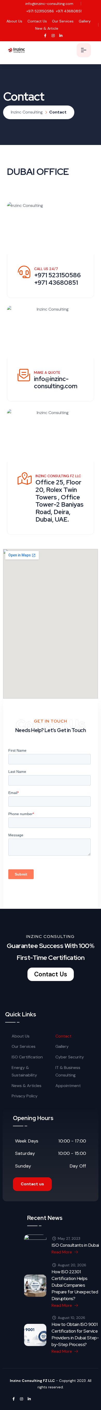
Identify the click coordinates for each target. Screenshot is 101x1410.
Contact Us (37, 21)
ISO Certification (27, 1057)
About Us (14, 21)
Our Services (63, 21)
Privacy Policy (25, 1096)
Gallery (85, 21)
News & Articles (26, 1085)
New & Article (46, 28)
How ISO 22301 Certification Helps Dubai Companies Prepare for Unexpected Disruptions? (75, 1285)
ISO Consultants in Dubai (75, 1245)
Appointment (68, 1085)
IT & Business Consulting (67, 1071)
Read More (62, 1252)
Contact (63, 1036)
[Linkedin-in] (61, 35)
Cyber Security (69, 1057)
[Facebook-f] (45, 35)
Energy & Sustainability (24, 1071)
